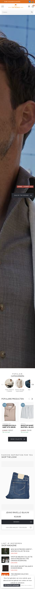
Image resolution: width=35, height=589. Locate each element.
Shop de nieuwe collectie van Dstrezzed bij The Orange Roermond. (21, 558)
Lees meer (14, 553)
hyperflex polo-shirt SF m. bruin (9, 426)
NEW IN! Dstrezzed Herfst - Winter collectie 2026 (22, 550)
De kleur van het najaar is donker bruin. (22, 567)
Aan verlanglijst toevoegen (16, 527)
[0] (33, 6)
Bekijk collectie (16, 439)
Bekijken (16, 522)
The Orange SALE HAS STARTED (19, 575)
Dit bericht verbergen (12, 585)
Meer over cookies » (26, 585)
